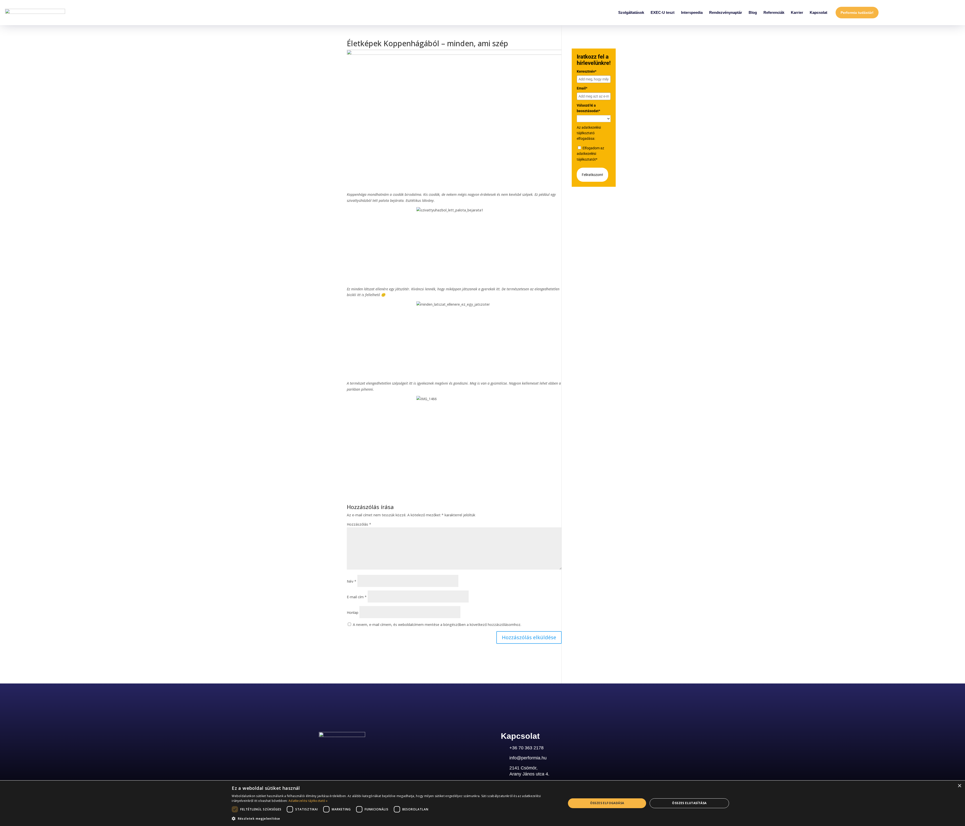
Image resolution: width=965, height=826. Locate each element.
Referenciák (773, 12)
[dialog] (482, 803)
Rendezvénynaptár (725, 12)
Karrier (797, 12)
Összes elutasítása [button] (689, 803)
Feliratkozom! (592, 175)
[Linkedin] (322, 750)
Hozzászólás (359, 524)
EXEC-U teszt (662, 12)
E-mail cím (357, 596)
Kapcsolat (818, 12)
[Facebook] (347, 750)
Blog (753, 12)
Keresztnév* (586, 71)
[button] (394, 818)
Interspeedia (692, 12)
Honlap (352, 612)
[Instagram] (334, 750)
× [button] (959, 786)
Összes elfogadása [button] (607, 803)
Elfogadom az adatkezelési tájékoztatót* (590, 153)
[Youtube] (359, 750)
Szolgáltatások (631, 12)
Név (351, 581)
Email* (582, 88)
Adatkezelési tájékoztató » (308, 801)
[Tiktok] (371, 750)
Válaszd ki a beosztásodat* (588, 108)
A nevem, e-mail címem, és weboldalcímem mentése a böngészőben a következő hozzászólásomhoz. (437, 624)
